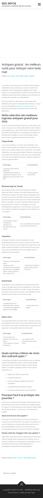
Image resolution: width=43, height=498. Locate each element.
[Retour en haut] (21, 484)
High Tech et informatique (24, 458)
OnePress (28, 490)
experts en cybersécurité (25, 106)
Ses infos (9, 3)
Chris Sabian (29, 76)
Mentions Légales (9, 473)
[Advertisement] (21, 31)
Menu (39, 4)
